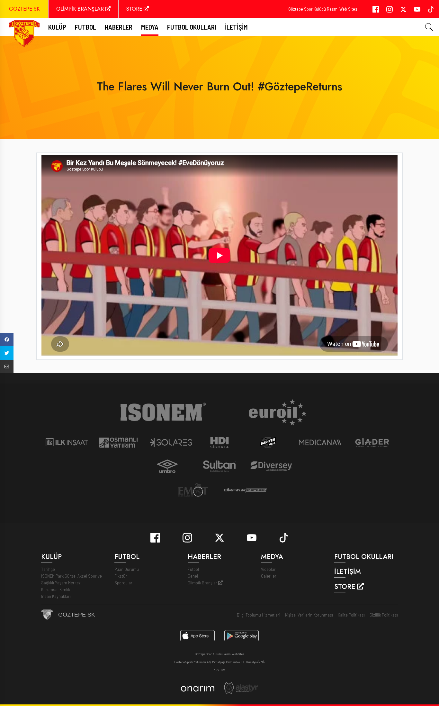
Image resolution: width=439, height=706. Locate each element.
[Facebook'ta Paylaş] (6, 339)
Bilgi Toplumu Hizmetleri (258, 615)
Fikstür (120, 576)
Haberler (118, 27)
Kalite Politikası (351, 615)
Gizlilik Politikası (384, 615)
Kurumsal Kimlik (55, 589)
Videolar (268, 569)
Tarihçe (48, 569)
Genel (193, 576)
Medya (149, 27)
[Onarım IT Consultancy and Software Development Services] (197, 688)
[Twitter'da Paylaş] (6, 353)
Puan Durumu (126, 569)
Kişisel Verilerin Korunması (309, 615)
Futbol (193, 569)
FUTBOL (85, 27)
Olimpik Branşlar (203, 582)
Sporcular (123, 582)
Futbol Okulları (191, 27)
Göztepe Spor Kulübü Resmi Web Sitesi (323, 9)
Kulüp (57, 27)
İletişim (236, 27)
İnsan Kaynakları (56, 596)
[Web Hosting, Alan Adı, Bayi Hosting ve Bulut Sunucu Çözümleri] (241, 687)
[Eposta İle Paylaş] (6, 366)
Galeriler (268, 576)
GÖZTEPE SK (24, 9)
